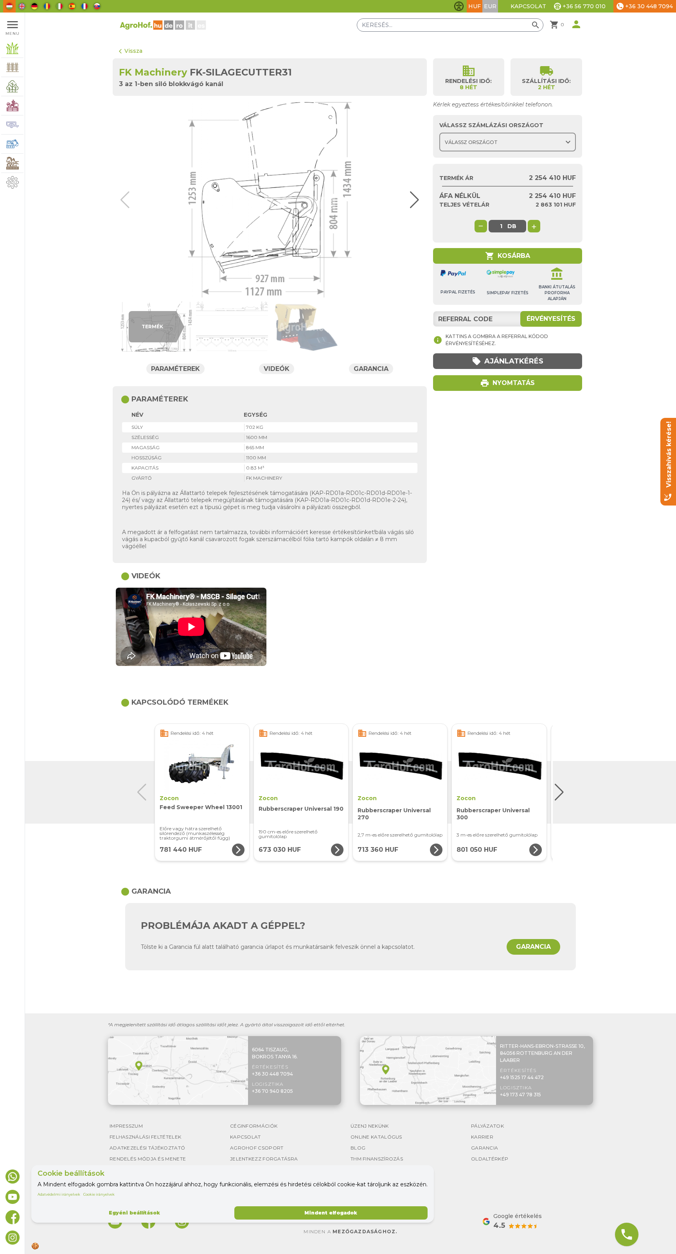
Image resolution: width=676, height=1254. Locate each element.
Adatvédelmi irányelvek (59, 1194)
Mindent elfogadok (330, 1213)
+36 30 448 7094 (272, 1074)
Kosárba (507, 256)
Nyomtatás (507, 383)
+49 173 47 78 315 (520, 1094)
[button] (410, 200)
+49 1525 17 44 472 (522, 1077)
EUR (490, 6)
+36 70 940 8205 (272, 1091)
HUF (474, 6)
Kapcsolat (528, 6)
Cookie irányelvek (99, 1194)
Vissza (130, 50)
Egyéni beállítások (134, 1213)
